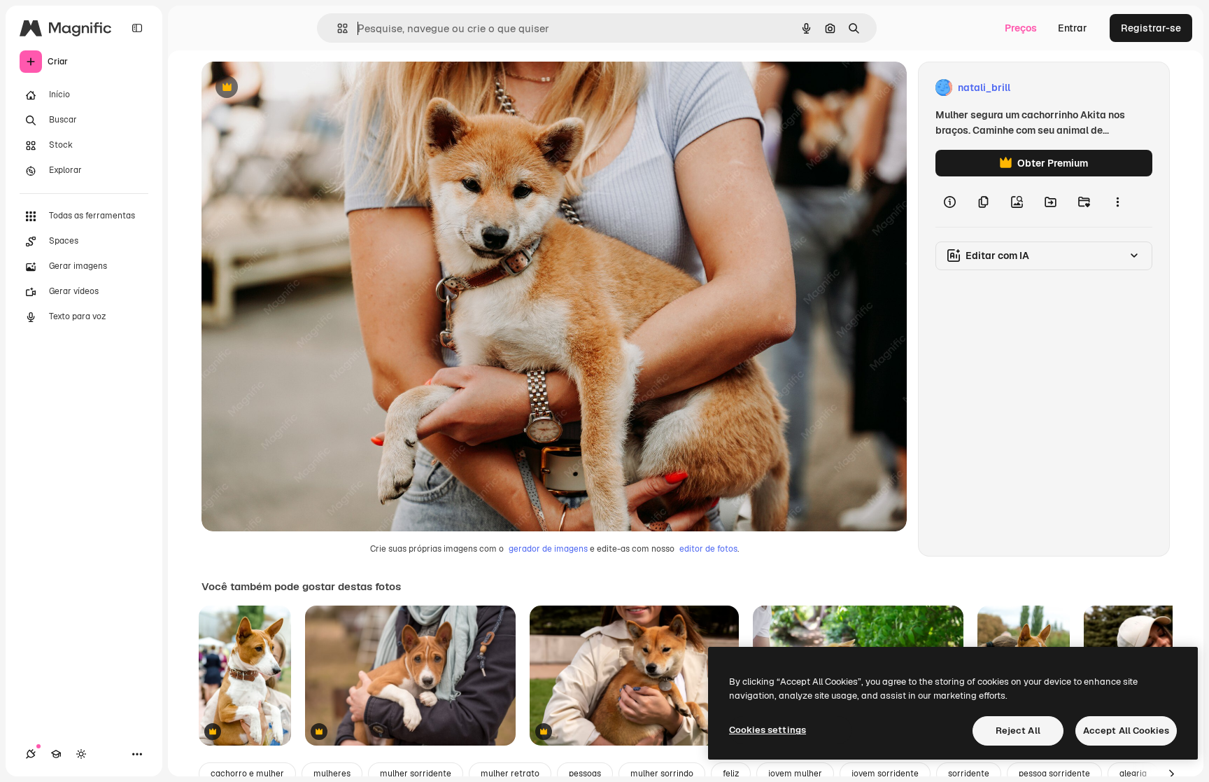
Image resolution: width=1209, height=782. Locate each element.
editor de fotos (708, 548)
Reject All (1018, 730)
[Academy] (56, 754)
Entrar (1072, 28)
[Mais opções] (1117, 202)
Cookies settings (767, 730)
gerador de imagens (548, 548)
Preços (1021, 28)
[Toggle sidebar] (137, 28)
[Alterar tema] (81, 754)
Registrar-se (1151, 28)
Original (291, 88)
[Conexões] (31, 754)
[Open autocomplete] (337, 28)
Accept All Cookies (1126, 730)
